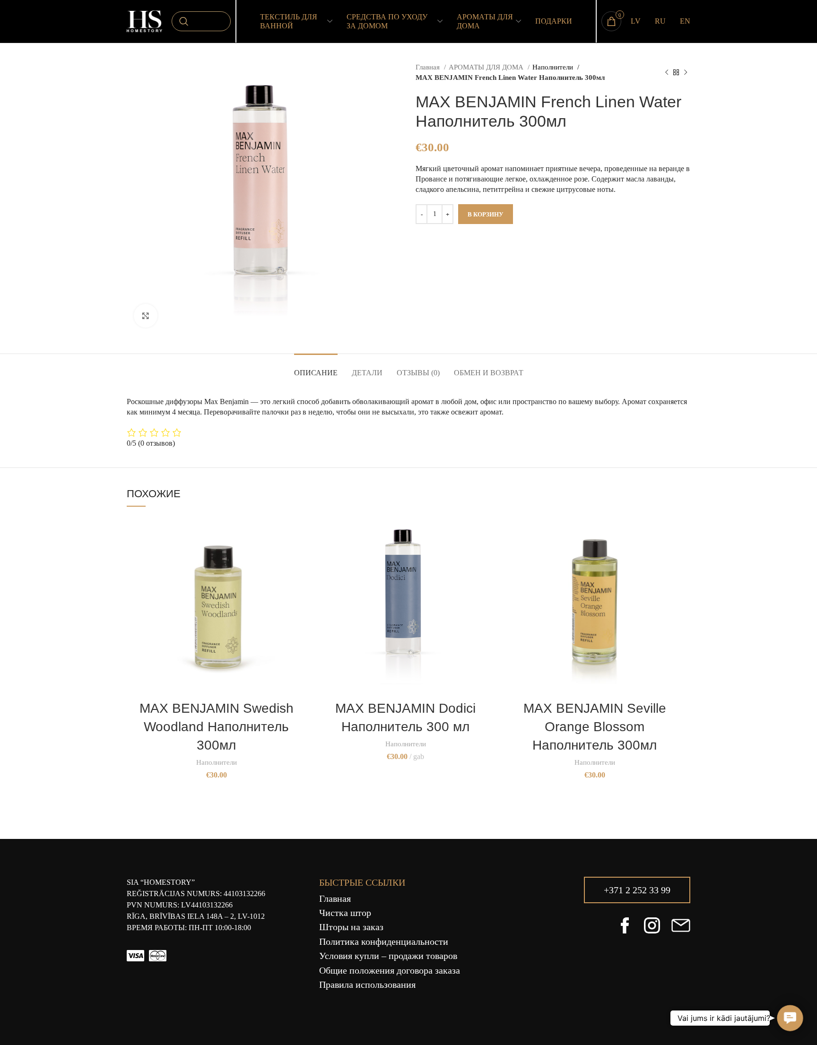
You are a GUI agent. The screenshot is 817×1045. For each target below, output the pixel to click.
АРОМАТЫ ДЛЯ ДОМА (487, 67)
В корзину (486, 214)
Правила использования (367, 984)
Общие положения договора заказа (389, 970)
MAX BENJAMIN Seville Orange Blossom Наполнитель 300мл (594, 726)
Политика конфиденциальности (383, 941)
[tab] (316, 368)
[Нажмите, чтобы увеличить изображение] (145, 316)
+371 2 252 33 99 (637, 890)
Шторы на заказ (351, 927)
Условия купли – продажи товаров (388, 955)
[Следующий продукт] (685, 72)
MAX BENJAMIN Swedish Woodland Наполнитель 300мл (216, 726)
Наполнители (553, 67)
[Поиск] (201, 21)
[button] (790, 1018)
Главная (429, 67)
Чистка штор (345, 912)
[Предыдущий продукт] (666, 72)
